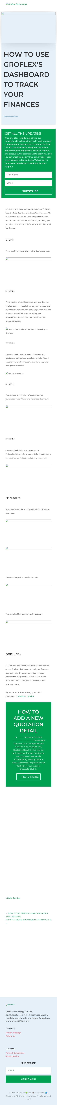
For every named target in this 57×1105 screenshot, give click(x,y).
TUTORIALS (16, 116)
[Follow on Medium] (22, 1040)
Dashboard (12, 116)
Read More (30, 776)
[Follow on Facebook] (6, 1040)
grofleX (31, 696)
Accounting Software (10, 870)
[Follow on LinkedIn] (12, 1040)
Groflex (6, 116)
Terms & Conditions (15, 1053)
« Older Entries (13, 898)
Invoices (21, 696)
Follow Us (10, 1036)
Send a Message (13, 1032)
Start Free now (29, 984)
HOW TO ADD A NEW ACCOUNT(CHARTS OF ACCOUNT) (16, 869)
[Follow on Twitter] (17, 1040)
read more (12, 814)
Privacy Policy (12, 1056)
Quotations (17, 740)
